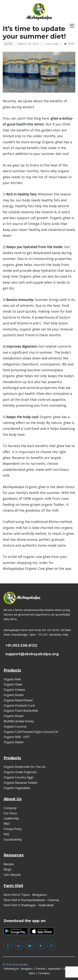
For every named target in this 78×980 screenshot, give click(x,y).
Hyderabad (54, 968)
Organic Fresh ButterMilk (21, 711)
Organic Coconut (15, 726)
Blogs (7, 869)
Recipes (9, 864)
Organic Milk (12, 679)
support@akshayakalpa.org (32, 654)
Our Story (10, 813)
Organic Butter (14, 695)
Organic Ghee (13, 684)
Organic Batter (14, 742)
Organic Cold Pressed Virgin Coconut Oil (31, 732)
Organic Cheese (14, 690)
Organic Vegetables (17, 788)
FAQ (6, 834)
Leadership (11, 818)
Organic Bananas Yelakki (20, 783)
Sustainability (13, 839)
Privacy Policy (13, 829)
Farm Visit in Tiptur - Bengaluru (25, 895)
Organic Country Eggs (19, 777)
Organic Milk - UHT (17, 737)
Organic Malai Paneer (18, 700)
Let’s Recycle (12, 875)
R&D (7, 824)
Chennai (40, 968)
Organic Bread (13, 716)
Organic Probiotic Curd (19, 706)
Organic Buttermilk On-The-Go (25, 767)
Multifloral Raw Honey (19, 721)
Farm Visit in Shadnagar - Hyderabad (28, 905)
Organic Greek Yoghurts (20, 772)
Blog (8, 44)
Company (10, 808)
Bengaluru (27, 968)
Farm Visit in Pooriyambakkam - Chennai (31, 900)
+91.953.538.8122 (21, 645)
